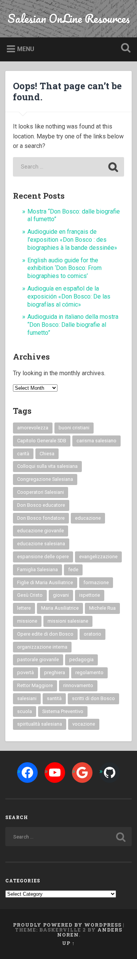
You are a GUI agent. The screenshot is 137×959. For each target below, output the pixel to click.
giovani (61, 595)
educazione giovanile (40, 530)
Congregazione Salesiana (45, 479)
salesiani (27, 698)
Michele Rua (102, 608)
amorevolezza (32, 428)
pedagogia (81, 659)
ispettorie (89, 595)
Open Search (124, 48)
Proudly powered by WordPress (67, 925)
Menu (25, 49)
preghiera (54, 672)
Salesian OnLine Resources (69, 18)
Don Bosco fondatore (41, 518)
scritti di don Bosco (93, 698)
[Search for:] (68, 167)
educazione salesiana (41, 543)
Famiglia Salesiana (37, 569)
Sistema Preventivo (62, 711)
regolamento (89, 672)
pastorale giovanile (38, 659)
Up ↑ (68, 943)
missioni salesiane (68, 621)
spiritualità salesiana (39, 724)
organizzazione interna (42, 647)
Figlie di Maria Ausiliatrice (45, 582)
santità (54, 698)
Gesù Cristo (30, 595)
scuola (24, 711)
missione (27, 621)
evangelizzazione (98, 556)
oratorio (92, 634)
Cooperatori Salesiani (40, 492)
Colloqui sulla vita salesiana (47, 466)
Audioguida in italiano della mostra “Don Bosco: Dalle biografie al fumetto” (72, 324)
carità (23, 453)
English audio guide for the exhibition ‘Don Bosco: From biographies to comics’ (64, 268)
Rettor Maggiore (35, 685)
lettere (24, 608)
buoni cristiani (74, 428)
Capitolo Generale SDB (41, 440)
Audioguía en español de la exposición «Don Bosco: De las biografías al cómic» (68, 296)
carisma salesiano (96, 440)
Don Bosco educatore (41, 505)
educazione (88, 518)
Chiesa (47, 453)
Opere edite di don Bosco (45, 634)
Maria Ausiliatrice (60, 608)
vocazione (83, 724)
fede (73, 569)
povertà (25, 672)
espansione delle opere (43, 556)
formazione (96, 582)
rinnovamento (78, 685)
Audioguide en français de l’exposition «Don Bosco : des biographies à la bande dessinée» (72, 239)
